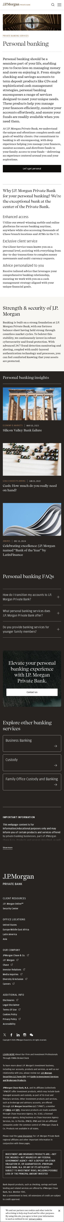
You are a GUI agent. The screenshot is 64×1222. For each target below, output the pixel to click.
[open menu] (59, 5)
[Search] (53, 5)
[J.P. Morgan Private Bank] (16, 5)
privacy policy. (35, 1219)
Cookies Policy (10, 1014)
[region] (32, 1214)
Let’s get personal (32, 168)
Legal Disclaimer (25, 1136)
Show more (8, 848)
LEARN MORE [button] (9, 1054)
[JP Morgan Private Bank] (18, 883)
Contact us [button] (32, 692)
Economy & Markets (13, 425)
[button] (5, 1035)
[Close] (59, 1210)
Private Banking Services (16, 36)
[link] (32, 403)
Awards (6, 541)
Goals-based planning (14, 481)
